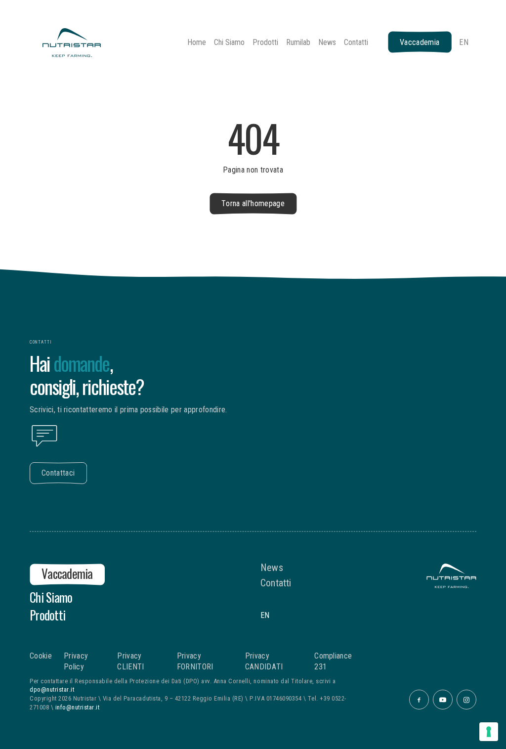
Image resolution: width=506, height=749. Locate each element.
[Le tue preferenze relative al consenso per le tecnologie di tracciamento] (488, 731)
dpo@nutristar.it (52, 689)
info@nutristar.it (77, 707)
